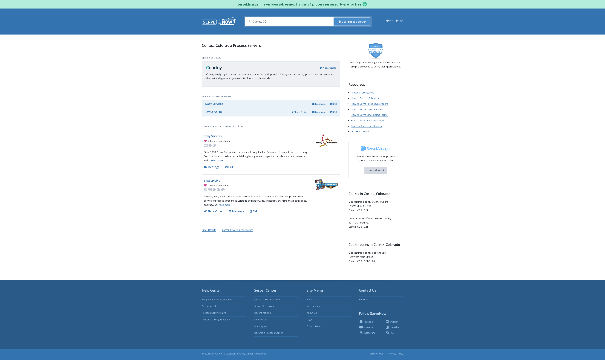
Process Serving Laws (214, 312)
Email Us (363, 299)
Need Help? (394, 21)
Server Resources (264, 306)
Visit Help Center (360, 131)
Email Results (209, 229)
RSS (391, 332)
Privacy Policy (395, 353)
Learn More (374, 170)
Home (310, 299)
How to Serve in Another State (368, 120)
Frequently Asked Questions (217, 299)
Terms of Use (375, 353)
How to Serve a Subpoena (365, 98)
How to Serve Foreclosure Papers (369, 103)
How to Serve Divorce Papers (367, 109)
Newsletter (260, 319)
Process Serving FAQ (362, 92)
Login (309, 319)
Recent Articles (210, 306)
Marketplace (261, 326)
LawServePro (213, 112)
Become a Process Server (268, 332)
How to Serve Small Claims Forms (369, 114)
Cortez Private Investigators (237, 229)
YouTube (368, 327)
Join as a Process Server (267, 299)
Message (320, 103)
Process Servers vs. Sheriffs (366, 126)
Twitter (393, 321)
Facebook (368, 321)
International (313, 306)
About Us (312, 312)
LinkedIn (394, 327)
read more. (217, 160)
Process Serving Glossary (216, 319)
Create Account (315, 326)
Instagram (369, 332)
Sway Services (214, 104)
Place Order (329, 67)
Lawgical (230, 353)
